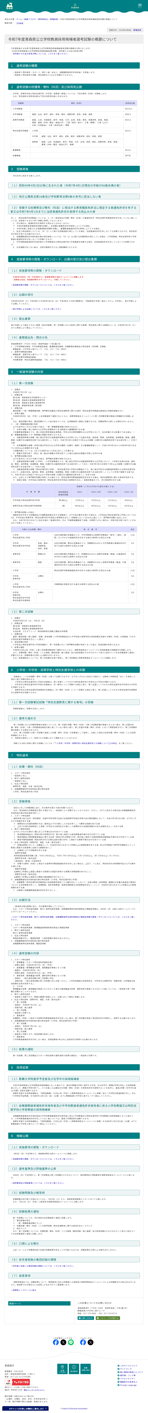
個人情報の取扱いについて (131, 1372)
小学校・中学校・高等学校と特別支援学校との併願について (87, 743)
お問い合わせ (87, 1318)
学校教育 (20, 23)
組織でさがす (30, 19)
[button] (25, 1408)
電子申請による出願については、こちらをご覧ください (37, 309)
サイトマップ (126, 1369)
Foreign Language (128, 1385)
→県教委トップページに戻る (23, 1290)
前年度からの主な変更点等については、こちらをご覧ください (40, 53)
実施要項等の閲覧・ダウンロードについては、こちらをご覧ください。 (44, 285)
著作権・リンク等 (128, 1375)
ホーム (19, 19)
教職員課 (54, 19)
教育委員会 (43, 19)
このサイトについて (129, 1365)
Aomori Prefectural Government (74, 1408)
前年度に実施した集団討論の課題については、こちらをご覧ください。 (44, 1266)
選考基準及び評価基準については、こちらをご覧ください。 (39, 1183)
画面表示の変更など (129, 1381)
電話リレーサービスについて (34, 1390)
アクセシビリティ (127, 1378)
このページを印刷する (109, 1318)
